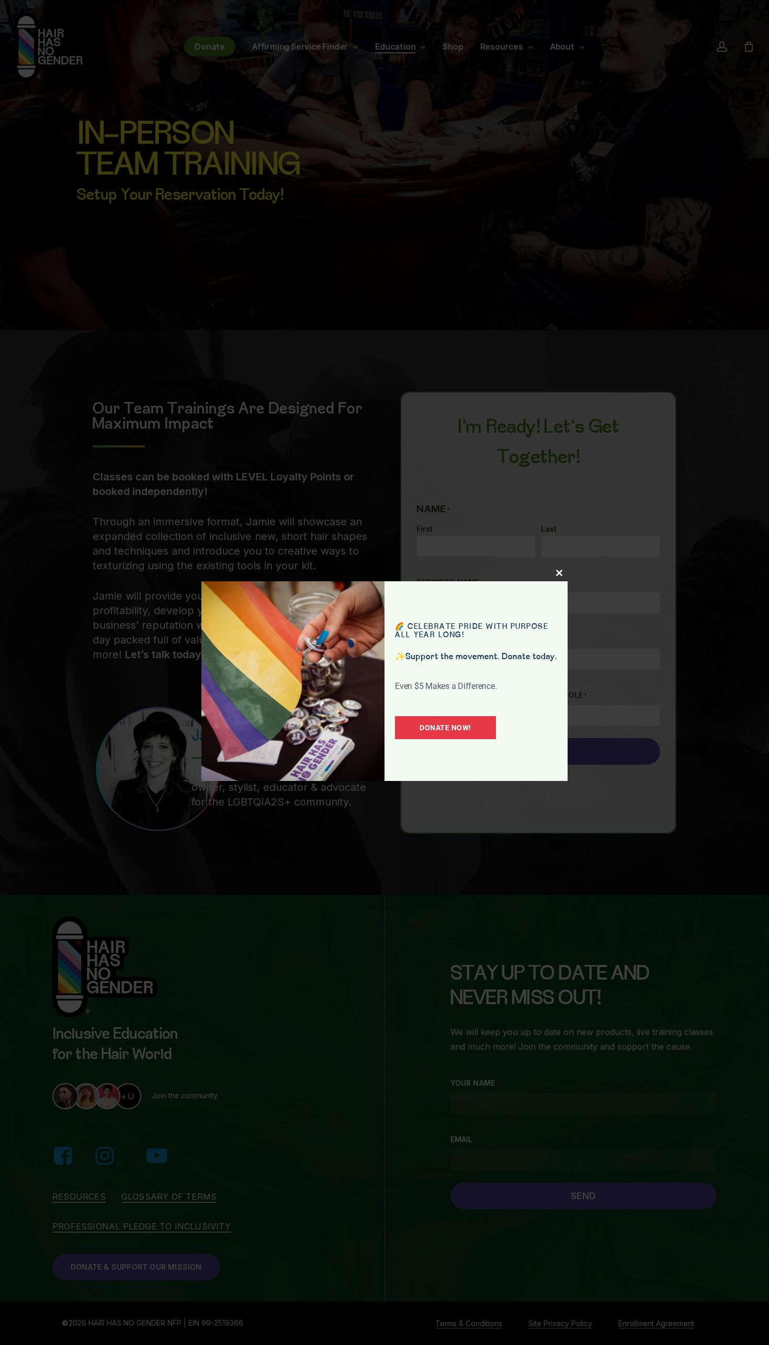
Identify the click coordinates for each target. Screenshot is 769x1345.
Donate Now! (445, 727)
